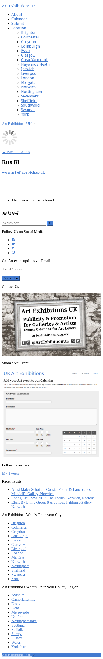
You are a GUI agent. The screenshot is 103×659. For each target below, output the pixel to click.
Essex (25, 51)
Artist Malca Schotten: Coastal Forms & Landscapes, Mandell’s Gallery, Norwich (51, 491)
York (25, 114)
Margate (28, 82)
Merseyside (20, 612)
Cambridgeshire (23, 599)
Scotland (18, 625)
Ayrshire (17, 595)
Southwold (30, 105)
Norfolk (17, 617)
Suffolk (17, 629)
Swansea (28, 110)
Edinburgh (30, 46)
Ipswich (27, 69)
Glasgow (28, 55)
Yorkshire (18, 647)
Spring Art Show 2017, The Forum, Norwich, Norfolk (52, 498)
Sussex (16, 638)
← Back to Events (16, 152)
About (16, 14)
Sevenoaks (30, 96)
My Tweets (10, 473)
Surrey (16, 634)
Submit (17, 23)
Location (18, 28)
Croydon (28, 41)
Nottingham (31, 91)
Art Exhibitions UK (19, 6)
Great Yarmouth (34, 60)
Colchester (30, 37)
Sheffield (29, 100)
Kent (15, 608)
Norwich (28, 87)
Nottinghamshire (24, 621)
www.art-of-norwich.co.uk (23, 172)
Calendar (19, 19)
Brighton (28, 32)
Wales (16, 642)
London (27, 78)
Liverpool (29, 73)
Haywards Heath (35, 64)
